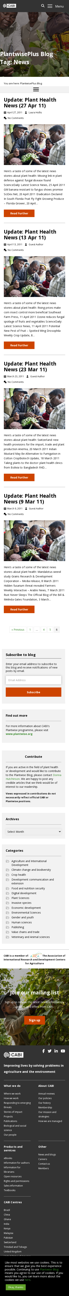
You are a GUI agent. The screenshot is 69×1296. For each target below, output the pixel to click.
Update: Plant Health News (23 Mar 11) (30, 366)
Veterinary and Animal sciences (31, 937)
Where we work (12, 1093)
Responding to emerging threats (17, 1105)
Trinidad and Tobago (15, 1247)
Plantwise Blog (49, 1269)
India (6, 1224)
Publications (10, 1121)
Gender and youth (23, 917)
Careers (42, 1159)
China (7, 1214)
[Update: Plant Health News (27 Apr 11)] (34, 144)
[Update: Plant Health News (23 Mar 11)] (34, 408)
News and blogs (47, 1154)
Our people (10, 1134)
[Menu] (36, 89)
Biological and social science (15, 1128)
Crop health (19, 874)
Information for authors (17, 1162)
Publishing (18, 927)
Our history (44, 1102)
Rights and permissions (16, 1181)
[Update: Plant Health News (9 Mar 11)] (34, 540)
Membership (45, 1107)
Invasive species (21, 903)
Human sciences (22, 922)
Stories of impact (13, 1112)
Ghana (7, 1219)
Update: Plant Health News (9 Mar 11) (30, 498)
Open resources (12, 1176)
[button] (43, 1051)
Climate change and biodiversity (31, 869)
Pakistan (8, 1237)
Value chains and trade (25, 932)
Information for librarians (12, 1169)
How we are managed (50, 1121)
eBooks (8, 1158)
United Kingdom (12, 1251)
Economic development (26, 908)
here (27, 1280)
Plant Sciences (20, 898)
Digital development (24, 893)
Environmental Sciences (26, 912)
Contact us (44, 1163)
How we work (11, 1098)
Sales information (13, 1185)
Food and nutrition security (28, 888)
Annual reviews (46, 1093)
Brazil (7, 1210)
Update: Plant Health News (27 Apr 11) (30, 102)
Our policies (45, 1098)
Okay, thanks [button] (15, 1287)
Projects (8, 1116)
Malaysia (8, 1233)
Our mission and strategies (47, 1114)
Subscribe (33, 692)
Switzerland (10, 1242)
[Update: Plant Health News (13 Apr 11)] (34, 276)
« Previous (18, 629)
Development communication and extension (33, 881)
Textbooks (9, 1190)
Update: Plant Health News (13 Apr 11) (30, 234)
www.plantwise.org (19, 734)
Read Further (19, 213)
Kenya (7, 1228)
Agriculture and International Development (29, 863)
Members (43, 1168)
